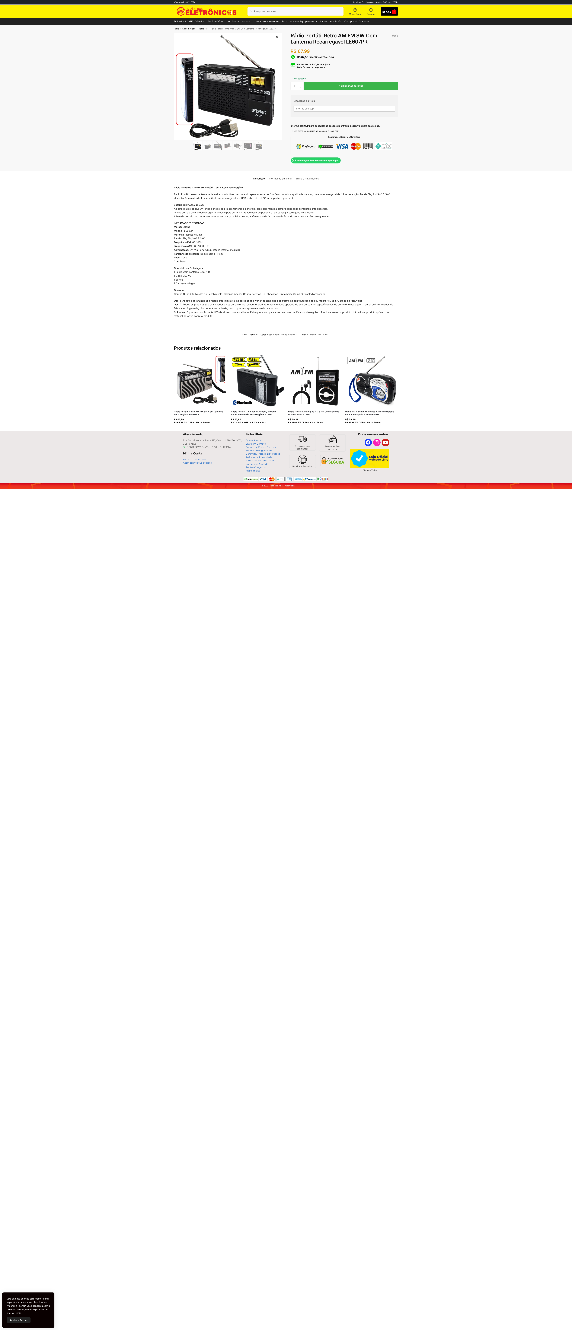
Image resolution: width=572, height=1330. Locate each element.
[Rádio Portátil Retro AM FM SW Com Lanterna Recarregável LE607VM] (396, 35)
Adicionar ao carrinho (351, 85)
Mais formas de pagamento (311, 67)
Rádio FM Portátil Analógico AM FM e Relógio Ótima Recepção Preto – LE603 (369, 413)
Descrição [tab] (259, 178)
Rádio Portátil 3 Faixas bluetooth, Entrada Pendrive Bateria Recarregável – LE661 (253, 413)
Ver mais (16, 1313)
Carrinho (371, 14)
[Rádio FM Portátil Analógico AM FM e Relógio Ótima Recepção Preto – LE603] (371, 381)
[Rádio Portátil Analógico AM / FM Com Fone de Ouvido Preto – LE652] (314, 381)
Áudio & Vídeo (188, 29)
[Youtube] (385, 442)
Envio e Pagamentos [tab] (307, 178)
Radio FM (203, 29)
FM (319, 334)
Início (176, 29)
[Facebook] (368, 442)
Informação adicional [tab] (280, 178)
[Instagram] (377, 442)
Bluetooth (311, 334)
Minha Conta (355, 14)
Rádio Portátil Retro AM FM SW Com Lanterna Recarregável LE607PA (198, 413)
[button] (277, 37)
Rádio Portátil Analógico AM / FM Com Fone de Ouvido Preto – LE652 (313, 413)
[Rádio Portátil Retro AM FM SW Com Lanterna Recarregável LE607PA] (393, 35)
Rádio (324, 334)
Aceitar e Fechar (18, 1320)
